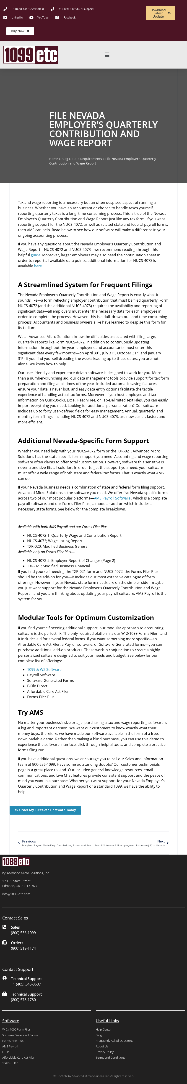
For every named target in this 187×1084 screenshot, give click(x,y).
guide (35, 255)
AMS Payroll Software (112, 498)
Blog (65, 159)
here (38, 265)
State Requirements (87, 159)
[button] (107, 55)
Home (53, 159)
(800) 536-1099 (23, 932)
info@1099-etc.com (16, 894)
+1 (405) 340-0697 (26, 984)
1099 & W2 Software (44, 669)
